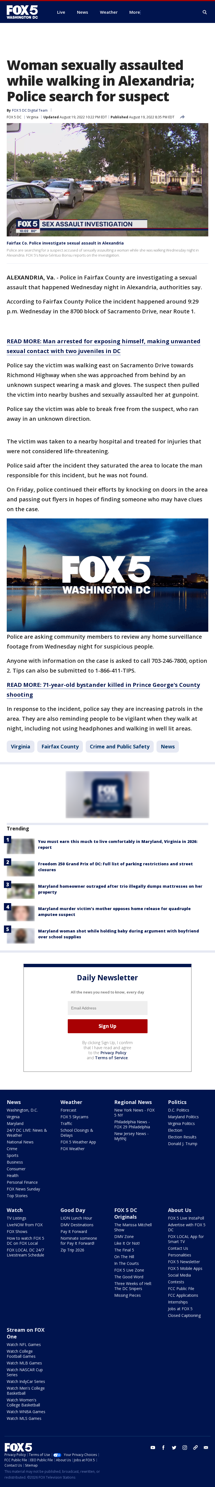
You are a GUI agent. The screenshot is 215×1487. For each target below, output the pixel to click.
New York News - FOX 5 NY (134, 1112)
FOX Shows (17, 1231)
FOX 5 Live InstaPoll (186, 1218)
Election (175, 1130)
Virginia (32, 117)
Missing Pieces (127, 1295)
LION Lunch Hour (76, 1218)
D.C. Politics (178, 1110)
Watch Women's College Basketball (23, 1402)
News (168, 746)
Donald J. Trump (182, 1143)
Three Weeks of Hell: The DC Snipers (133, 1286)
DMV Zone (124, 1236)
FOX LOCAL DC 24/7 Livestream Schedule (25, 1252)
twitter (174, 1447)
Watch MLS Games (24, 1418)
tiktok (195, 1447)
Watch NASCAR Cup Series (25, 1372)
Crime (12, 1148)
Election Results (182, 1137)
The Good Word (128, 1276)
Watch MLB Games (24, 1363)
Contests (176, 1281)
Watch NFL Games (24, 1344)
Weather (71, 1102)
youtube (152, 1447)
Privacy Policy (114, 1052)
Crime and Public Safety (119, 746)
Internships (178, 1302)
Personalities (179, 1255)
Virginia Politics (181, 1123)
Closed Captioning (184, 1315)
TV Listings (16, 1218)
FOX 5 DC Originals (125, 1213)
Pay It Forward (73, 1231)
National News (20, 1142)
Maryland (15, 1123)
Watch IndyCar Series (26, 1381)
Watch (15, 1210)
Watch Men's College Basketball (26, 1390)
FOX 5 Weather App (78, 1142)
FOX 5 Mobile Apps (185, 1268)
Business (15, 1162)
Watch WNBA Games (26, 1411)
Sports (12, 1155)
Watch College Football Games (21, 1354)
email (206, 1447)
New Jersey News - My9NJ (131, 1136)
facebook (163, 1447)
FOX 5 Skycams (74, 1116)
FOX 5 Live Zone (129, 1270)
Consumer (16, 1168)
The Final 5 (124, 1250)
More (134, 12)
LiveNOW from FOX (25, 1224)
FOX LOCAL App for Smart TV (186, 1239)
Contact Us (178, 1248)
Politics (177, 1102)
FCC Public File (181, 1288)
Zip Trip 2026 (72, 1250)
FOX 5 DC (14, 117)
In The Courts (126, 1263)
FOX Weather (72, 1148)
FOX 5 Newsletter (184, 1261)
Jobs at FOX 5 (180, 1308)
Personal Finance (22, 1182)
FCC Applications (183, 1295)
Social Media (179, 1275)
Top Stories (17, 1195)
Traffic (66, 1123)
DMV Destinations (77, 1224)
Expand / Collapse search (205, 12)
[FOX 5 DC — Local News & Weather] (25, 12)
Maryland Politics (183, 1116)
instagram (184, 1447)
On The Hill (124, 1256)
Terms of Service (111, 1057)
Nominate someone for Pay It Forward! (78, 1240)
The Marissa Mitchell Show (133, 1227)
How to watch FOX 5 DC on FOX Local (25, 1240)
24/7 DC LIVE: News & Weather (27, 1132)
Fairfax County (60, 746)
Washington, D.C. (22, 1110)
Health (12, 1175)
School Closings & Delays (76, 1132)
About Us (179, 1210)
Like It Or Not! (127, 1243)
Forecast (68, 1110)
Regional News (133, 1102)
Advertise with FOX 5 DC (186, 1227)
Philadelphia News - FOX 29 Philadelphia (132, 1124)
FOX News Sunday (23, 1189)
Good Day (72, 1210)
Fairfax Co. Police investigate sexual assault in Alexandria (65, 243)
